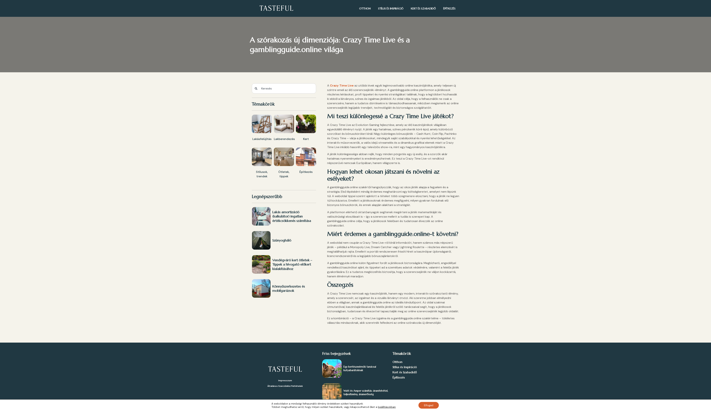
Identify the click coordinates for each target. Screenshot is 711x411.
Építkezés (449, 8)
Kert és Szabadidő (423, 8)
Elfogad (428, 405)
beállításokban (387, 407)
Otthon (365, 8)
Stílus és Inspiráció (390, 8)
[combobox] (284, 88)
